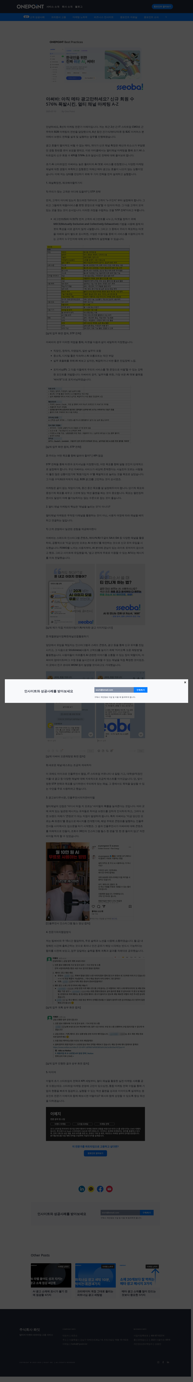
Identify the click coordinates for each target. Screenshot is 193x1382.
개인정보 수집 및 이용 (110, 697)
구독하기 (140, 689)
